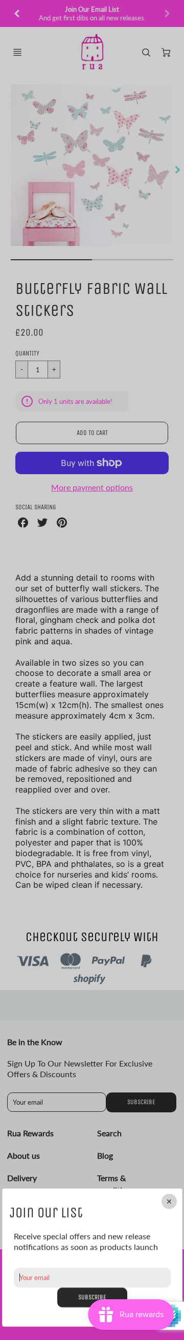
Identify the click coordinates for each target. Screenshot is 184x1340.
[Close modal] (168, 1201)
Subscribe (92, 1297)
